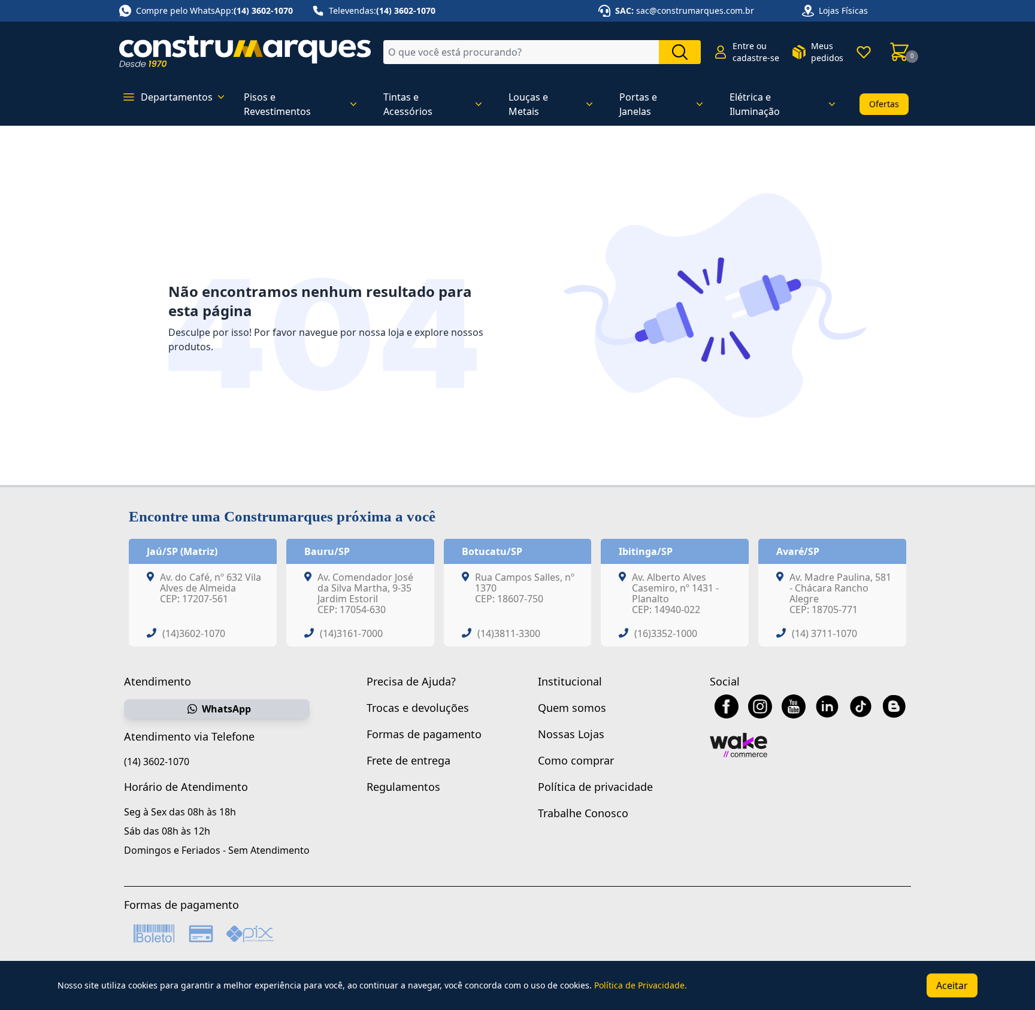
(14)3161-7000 (351, 633)
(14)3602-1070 (193, 633)
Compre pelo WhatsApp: (214, 10)
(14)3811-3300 (508, 633)
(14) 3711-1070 (824, 633)
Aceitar (952, 985)
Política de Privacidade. (640, 985)
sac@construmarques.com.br (695, 10)
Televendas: (382, 10)
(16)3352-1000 (665, 633)
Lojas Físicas (843, 10)
